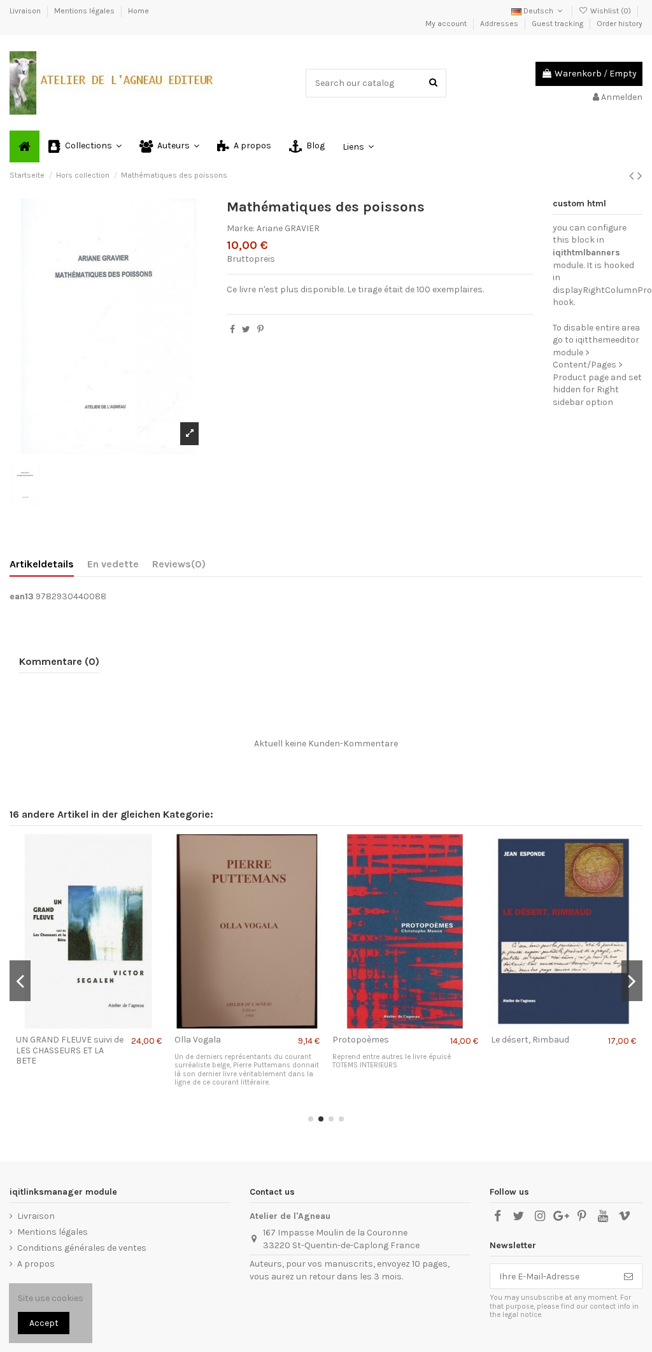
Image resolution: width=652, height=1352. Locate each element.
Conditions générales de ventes (81, 1247)
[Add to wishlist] (71, 1024)
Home (138, 10)
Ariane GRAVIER (288, 228)
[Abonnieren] (628, 1276)
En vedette (113, 564)
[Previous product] (633, 175)
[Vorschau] (106, 1024)
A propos (36, 1263)
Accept (44, 1323)
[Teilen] (232, 329)
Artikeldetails (42, 564)
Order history (619, 23)
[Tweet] (246, 329)
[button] (85, 146)
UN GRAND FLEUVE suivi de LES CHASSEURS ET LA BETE (70, 1050)
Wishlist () (610, 10)
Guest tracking (558, 23)
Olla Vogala (197, 1039)
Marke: (241, 228)
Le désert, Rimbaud (530, 1039)
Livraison (26, 10)
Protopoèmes (360, 1039)
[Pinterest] (260, 329)
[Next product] (639, 175)
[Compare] (88, 1024)
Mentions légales (85, 10)
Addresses (500, 23)
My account (447, 23)
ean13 (22, 596)
